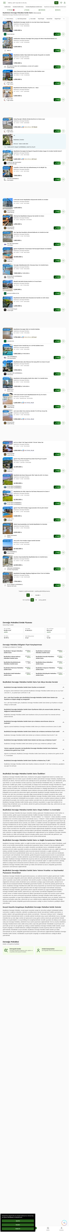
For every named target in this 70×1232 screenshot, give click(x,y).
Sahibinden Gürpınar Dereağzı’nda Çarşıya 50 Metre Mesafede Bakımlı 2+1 (35, 38)
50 (36, 600)
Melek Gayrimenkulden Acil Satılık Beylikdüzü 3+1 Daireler (30, 524)
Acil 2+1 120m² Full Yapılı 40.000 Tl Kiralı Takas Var (28, 442)
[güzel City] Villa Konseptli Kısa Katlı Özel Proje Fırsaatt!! (30, 458)
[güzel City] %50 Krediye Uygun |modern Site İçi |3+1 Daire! (31, 508)
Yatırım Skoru (9, 18)
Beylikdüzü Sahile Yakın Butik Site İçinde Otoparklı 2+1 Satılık (32, 55)
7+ (14, 135)
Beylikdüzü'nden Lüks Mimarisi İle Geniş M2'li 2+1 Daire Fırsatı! (32, 362)
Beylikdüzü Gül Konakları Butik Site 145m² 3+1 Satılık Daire (31, 378)
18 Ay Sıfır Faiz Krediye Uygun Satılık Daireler (27, 540)
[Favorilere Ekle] (63, 34)
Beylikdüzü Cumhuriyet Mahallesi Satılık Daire (43, 651)
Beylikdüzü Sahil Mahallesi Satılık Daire (12, 674)
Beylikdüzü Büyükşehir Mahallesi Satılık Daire (46, 674)
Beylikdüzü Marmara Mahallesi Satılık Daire (13, 668)
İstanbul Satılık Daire (18, 6)
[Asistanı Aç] (64, 1222)
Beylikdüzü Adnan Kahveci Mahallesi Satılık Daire (12, 657)
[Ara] (56, 2)
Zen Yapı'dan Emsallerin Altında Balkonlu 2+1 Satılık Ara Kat (31, 232)
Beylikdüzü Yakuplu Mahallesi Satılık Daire (13, 651)
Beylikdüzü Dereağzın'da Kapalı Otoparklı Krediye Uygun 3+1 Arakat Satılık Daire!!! (38, 151)
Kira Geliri (33, 18)
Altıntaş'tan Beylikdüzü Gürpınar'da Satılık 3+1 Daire (29, 216)
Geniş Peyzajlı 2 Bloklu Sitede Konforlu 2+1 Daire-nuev (29, 119)
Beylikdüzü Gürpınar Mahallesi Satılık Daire (45, 668)
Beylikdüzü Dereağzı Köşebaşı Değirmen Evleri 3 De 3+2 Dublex (32, 573)
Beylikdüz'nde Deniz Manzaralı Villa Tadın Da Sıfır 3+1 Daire (31, 475)
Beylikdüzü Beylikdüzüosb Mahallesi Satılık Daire (12, 663)
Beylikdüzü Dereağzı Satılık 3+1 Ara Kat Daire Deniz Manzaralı (32, 22)
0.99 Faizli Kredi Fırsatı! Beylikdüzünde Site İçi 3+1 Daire (30, 394)
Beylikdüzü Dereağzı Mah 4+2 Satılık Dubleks (27, 329)
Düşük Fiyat (58, 18)
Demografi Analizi (15, 949)
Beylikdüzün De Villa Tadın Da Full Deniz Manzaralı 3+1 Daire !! (32, 491)
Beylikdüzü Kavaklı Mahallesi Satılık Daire (45, 657)
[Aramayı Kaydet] (61, 2)
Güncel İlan (49, 18)
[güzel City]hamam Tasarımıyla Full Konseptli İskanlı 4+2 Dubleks (33, 248)
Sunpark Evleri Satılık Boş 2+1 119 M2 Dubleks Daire (29, 345)
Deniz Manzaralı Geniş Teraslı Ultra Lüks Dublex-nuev (29, 71)
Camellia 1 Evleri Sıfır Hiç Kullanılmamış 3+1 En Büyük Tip (30, 167)
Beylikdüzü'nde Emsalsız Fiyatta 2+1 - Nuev (26, 87)
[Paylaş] (64, 2)
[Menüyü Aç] (4, 2)
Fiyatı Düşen (41, 18)
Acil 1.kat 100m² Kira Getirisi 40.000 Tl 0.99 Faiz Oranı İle (30, 411)
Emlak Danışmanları (48, 949)
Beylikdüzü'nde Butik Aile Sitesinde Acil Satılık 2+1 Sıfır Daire (31, 297)
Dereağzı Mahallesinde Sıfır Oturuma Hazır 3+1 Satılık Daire (31, 265)
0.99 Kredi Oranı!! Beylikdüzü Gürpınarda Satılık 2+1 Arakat (31, 199)
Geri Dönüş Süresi (21, 18)
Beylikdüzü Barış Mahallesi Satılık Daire (44, 663)
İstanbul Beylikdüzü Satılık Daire (34, 6)
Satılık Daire (7, 6)
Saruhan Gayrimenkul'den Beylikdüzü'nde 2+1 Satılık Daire (30, 557)
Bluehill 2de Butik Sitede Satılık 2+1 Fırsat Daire (27, 281)
